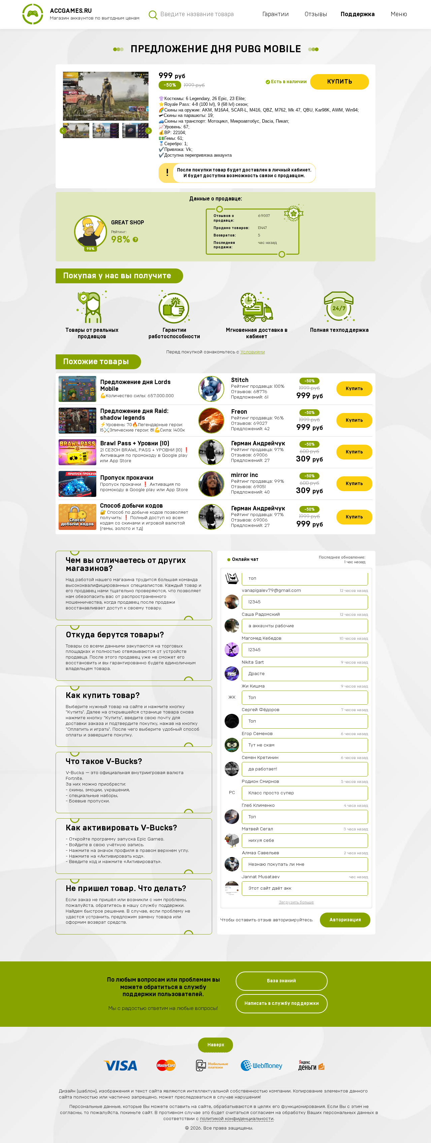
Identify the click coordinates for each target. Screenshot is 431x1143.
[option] (105, 96)
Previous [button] (63, 130)
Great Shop (127, 222)
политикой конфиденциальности (236, 1118)
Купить (339, 82)
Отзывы (316, 14)
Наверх (215, 1045)
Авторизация (345, 920)
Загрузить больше (296, 902)
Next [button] (148, 130)
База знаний (281, 981)
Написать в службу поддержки (281, 1003)
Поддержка (357, 14)
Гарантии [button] (275, 14)
